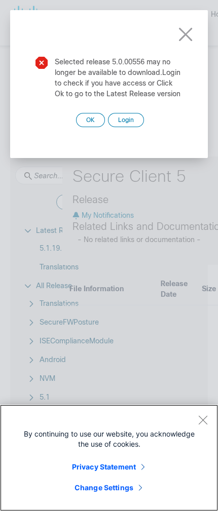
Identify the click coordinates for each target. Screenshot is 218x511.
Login (126, 120)
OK (90, 120)
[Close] (203, 420)
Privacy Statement (104, 466)
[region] (109, 458)
